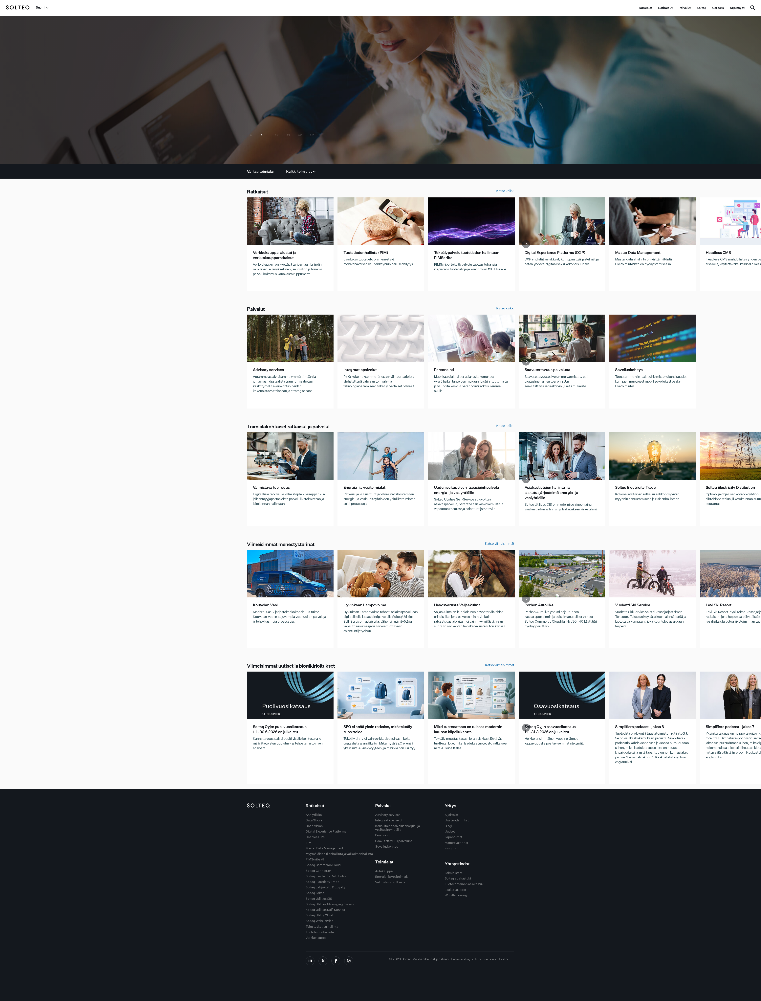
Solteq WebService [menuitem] (319, 921)
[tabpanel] (380, 90)
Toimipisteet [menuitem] (454, 873)
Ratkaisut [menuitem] (665, 8)
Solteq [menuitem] (701, 8)
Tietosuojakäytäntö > (465, 959)
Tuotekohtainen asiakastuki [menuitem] (464, 884)
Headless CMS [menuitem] (316, 837)
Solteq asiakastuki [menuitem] (458, 878)
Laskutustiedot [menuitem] (455, 890)
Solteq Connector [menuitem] (318, 871)
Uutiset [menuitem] (450, 831)
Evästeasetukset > (495, 959)
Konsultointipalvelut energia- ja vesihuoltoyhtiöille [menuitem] (397, 828)
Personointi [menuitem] (383, 835)
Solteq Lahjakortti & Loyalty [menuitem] (325, 887)
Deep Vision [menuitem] (314, 826)
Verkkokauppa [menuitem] (316, 938)
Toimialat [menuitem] (645, 8)
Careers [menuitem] (718, 8)
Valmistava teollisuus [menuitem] (390, 882)
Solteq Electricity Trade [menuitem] (322, 882)
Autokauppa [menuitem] (384, 871)
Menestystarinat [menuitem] (456, 843)
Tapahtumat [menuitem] (454, 837)
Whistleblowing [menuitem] (456, 895)
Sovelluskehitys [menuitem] (386, 846)
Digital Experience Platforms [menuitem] (326, 831)
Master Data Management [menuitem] (324, 848)
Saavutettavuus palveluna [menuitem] (393, 841)
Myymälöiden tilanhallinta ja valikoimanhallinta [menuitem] (339, 854)
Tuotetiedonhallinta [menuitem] (320, 932)
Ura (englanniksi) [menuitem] (457, 820)
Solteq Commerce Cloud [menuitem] (323, 865)
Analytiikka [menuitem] (314, 815)
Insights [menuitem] (450, 848)
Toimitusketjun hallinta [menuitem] (322, 926)
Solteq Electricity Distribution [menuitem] (327, 876)
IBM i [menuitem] (309, 843)
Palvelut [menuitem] (685, 8)
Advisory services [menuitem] (387, 815)
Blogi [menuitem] (448, 826)
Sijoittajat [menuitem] (737, 8)
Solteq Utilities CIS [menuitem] (319, 899)
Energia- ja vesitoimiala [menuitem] (391, 877)
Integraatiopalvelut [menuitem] (388, 820)
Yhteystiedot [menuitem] (457, 863)
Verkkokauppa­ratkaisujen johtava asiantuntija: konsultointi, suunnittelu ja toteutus (311, 106)
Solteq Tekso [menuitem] (315, 893)
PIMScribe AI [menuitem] (315, 859)
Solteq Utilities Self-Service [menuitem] (325, 910)
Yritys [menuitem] (450, 805)
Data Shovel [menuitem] (314, 820)
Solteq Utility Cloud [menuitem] (319, 915)
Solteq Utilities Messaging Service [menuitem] (330, 904)
